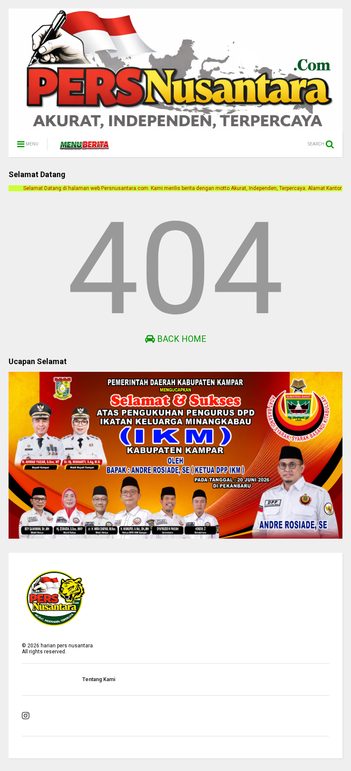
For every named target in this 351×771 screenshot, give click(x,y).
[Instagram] (26, 716)
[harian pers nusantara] (84, 146)
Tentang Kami (98, 679)
